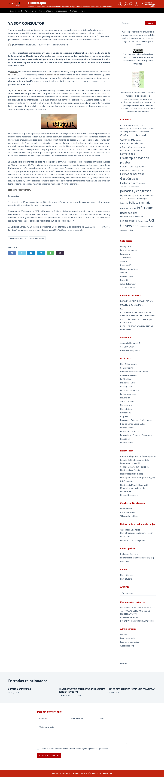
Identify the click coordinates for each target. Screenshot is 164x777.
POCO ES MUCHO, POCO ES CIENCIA (136, 301)
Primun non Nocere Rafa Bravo (134, 371)
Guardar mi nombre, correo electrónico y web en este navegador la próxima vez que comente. (74, 748)
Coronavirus (127, 139)
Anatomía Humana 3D (130, 343)
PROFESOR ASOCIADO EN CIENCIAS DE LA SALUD (136, 328)
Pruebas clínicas (128, 208)
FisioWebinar (126, 508)
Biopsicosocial (125, 128)
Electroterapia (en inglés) (131, 473)
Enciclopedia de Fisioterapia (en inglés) (137, 477)
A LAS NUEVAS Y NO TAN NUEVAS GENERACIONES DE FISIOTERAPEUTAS (137, 314)
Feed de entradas (128, 638)
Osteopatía (124, 203)
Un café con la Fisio (128, 375)
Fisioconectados (127, 427)
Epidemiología (139, 147)
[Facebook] (120, 4)
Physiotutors (126, 409)
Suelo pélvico (143, 221)
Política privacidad (94, 773)
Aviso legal (108, 773)
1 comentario (78, 695)
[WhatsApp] (50, 253)
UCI (151, 220)
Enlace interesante (128, 250)
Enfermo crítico (126, 147)
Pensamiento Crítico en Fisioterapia (136, 435)
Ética (130, 230)
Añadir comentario (46, 727)
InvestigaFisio (126, 386)
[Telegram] (41, 253)
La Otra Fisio (125, 379)
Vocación (123, 230)
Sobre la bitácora (46, 11)
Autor (83, 11)
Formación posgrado (132, 173)
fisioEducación (61, 11)
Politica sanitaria (139, 202)
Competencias (144, 132)
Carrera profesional (147, 128)
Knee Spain (125, 439)
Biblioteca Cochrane (129, 554)
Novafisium (125, 397)
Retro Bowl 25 (126, 607)
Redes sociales (128, 212)
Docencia (127, 257)
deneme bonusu (127, 617)
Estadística (137, 150)
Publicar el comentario (49, 755)
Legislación (125, 195)
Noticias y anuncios (129, 269)
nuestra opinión (52, 74)
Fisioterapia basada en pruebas (134, 160)
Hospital (142, 183)
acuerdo (14, 71)
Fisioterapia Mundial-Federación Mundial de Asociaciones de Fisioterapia (134, 488)
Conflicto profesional (133, 135)
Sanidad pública (128, 220)
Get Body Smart (127, 346)
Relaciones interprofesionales (132, 216)
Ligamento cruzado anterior (143, 195)
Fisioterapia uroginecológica (131, 170)
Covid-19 (138, 140)
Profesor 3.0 (125, 412)
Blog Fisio (124, 416)
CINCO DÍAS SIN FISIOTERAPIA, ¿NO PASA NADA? (136, 321)
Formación (125, 254)
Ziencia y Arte (126, 405)
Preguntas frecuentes (75, 773)
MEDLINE (124, 561)
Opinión (56, 45)
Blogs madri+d (16, 11)
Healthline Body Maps (130, 350)
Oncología (142, 198)
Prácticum (145, 207)
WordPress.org (127, 645)
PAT (122, 308)
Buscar (150, 23)
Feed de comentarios (129, 642)
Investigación (126, 265)
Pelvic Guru (125, 536)
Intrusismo (135, 187)
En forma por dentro (129, 390)
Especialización (126, 150)
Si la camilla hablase (129, 516)
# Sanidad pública (37, 238)
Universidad (129, 225)
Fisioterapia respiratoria (133, 166)
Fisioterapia (37, 3)
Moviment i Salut (127, 382)
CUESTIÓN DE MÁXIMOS (131, 305)
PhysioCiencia (126, 575)
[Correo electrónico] (60, 253)
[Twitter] (126, 4)
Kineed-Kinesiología (129, 495)
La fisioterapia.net (128, 394)
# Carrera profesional (18, 238)
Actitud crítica (137, 125)
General (123, 261)
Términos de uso (58, 773)
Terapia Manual (127, 287)
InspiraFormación (128, 512)
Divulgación (125, 246)
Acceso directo (125, 125)
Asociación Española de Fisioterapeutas (138, 456)
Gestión (125, 178)
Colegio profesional (128, 131)
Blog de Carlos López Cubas (132, 424)
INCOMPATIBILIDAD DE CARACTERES (137, 621)
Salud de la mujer (128, 284)
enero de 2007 (14, 74)
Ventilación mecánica (147, 226)
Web (102, 718)
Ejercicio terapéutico (131, 143)
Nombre (43, 718)
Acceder (123, 634)
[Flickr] (131, 4)
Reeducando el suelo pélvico (132, 540)
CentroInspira (126, 368)
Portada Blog (30, 11)
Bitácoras (136, 128)
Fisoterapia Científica (129, 431)
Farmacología (127, 153)
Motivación (123, 199)
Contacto (74, 11)
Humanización (125, 187)
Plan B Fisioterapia (128, 364)
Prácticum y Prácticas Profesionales (136, 420)
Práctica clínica (126, 276)
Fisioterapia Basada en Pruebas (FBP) (137, 557)
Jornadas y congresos (135, 191)
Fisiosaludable (126, 442)
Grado (135, 178)
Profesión (64, 45)
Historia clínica (129, 183)
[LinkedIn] (31, 253)
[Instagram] (136, 4)
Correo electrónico (78, 718)
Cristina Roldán (127, 401)
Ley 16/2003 (22, 90)
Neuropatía (132, 199)
